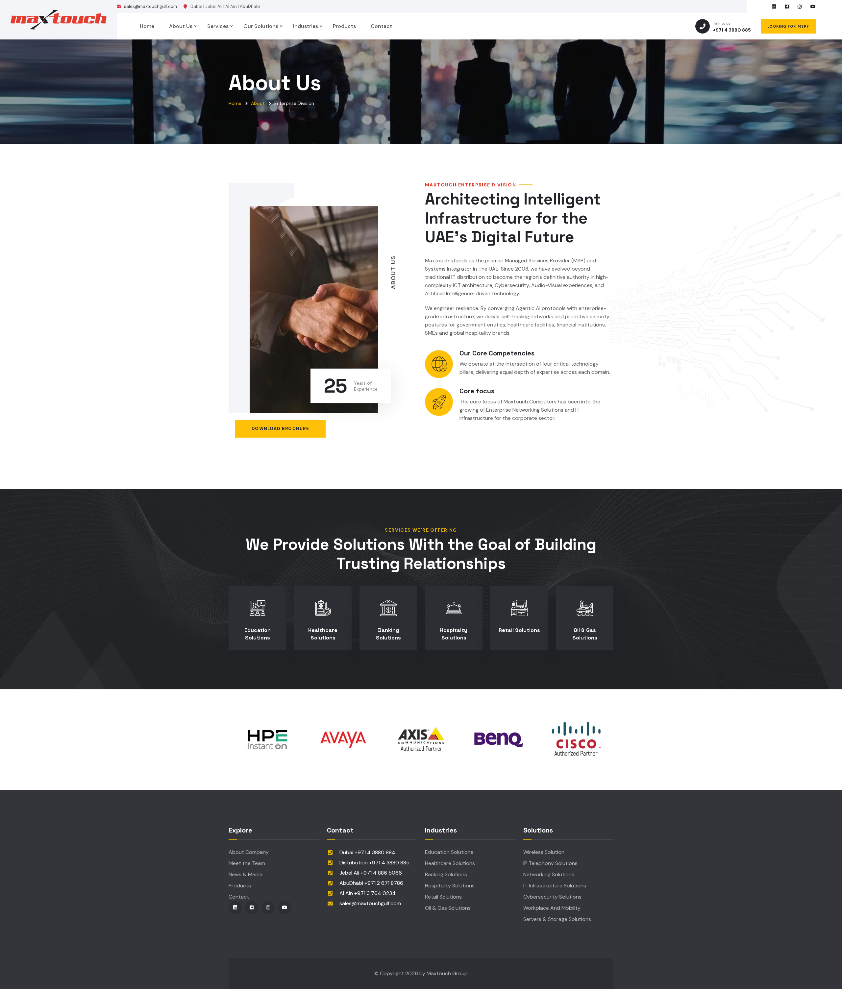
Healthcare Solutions (322, 634)
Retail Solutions (519, 630)
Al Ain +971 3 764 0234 (367, 893)
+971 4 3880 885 (732, 27)
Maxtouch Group (447, 973)
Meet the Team (247, 863)
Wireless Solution (543, 852)
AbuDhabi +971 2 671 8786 (371, 883)
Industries (305, 26)
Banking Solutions (388, 634)
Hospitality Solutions (450, 885)
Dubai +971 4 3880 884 (367, 852)
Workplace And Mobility (552, 908)
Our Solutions (260, 26)
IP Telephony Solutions (550, 863)
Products (344, 26)
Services (218, 26)
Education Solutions (257, 634)
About (258, 103)
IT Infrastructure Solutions (554, 885)
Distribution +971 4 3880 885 (374, 862)
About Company (249, 852)
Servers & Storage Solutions (557, 919)
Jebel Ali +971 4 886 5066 (370, 872)
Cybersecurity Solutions (552, 896)
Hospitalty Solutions (453, 634)
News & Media (245, 874)
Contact (381, 26)
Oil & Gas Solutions (584, 634)
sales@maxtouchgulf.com (150, 6)
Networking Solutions (548, 874)
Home (147, 26)
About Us (180, 26)
